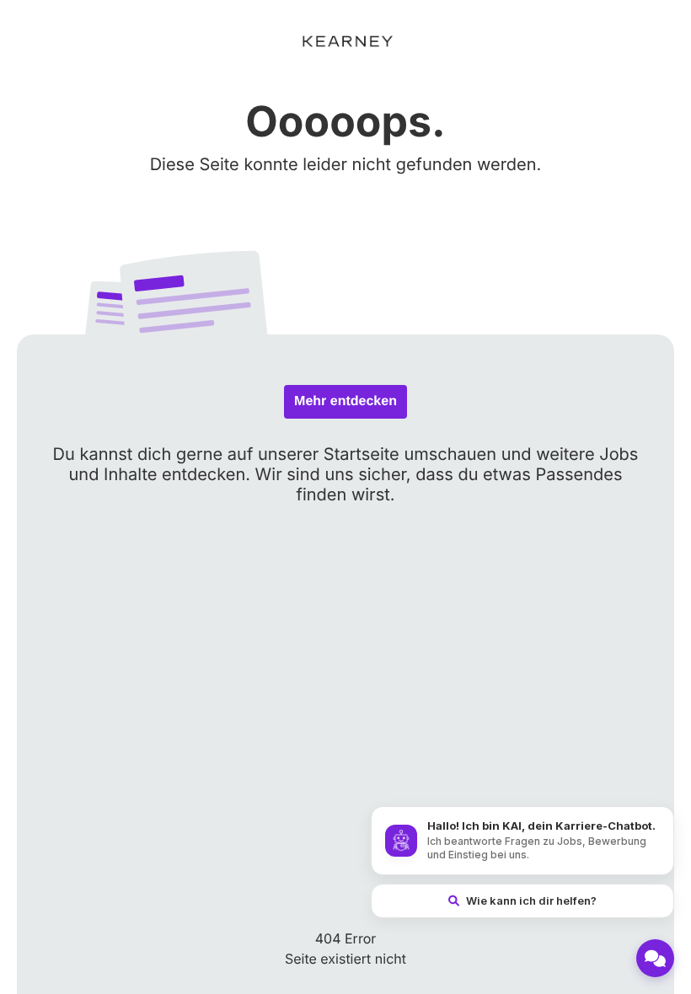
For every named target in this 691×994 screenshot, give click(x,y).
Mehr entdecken (345, 401)
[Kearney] (345, 41)
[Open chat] (655, 958)
